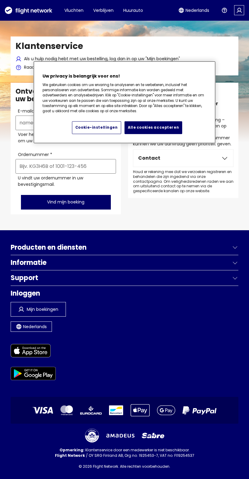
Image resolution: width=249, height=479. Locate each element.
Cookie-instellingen (96, 127)
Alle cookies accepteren (153, 127)
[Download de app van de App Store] (33, 351)
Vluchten (74, 10)
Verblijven (103, 10)
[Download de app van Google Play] (33, 374)
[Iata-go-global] (92, 436)
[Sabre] (153, 435)
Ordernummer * (35, 154)
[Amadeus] (120, 436)
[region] (124, 102)
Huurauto (133, 10)
